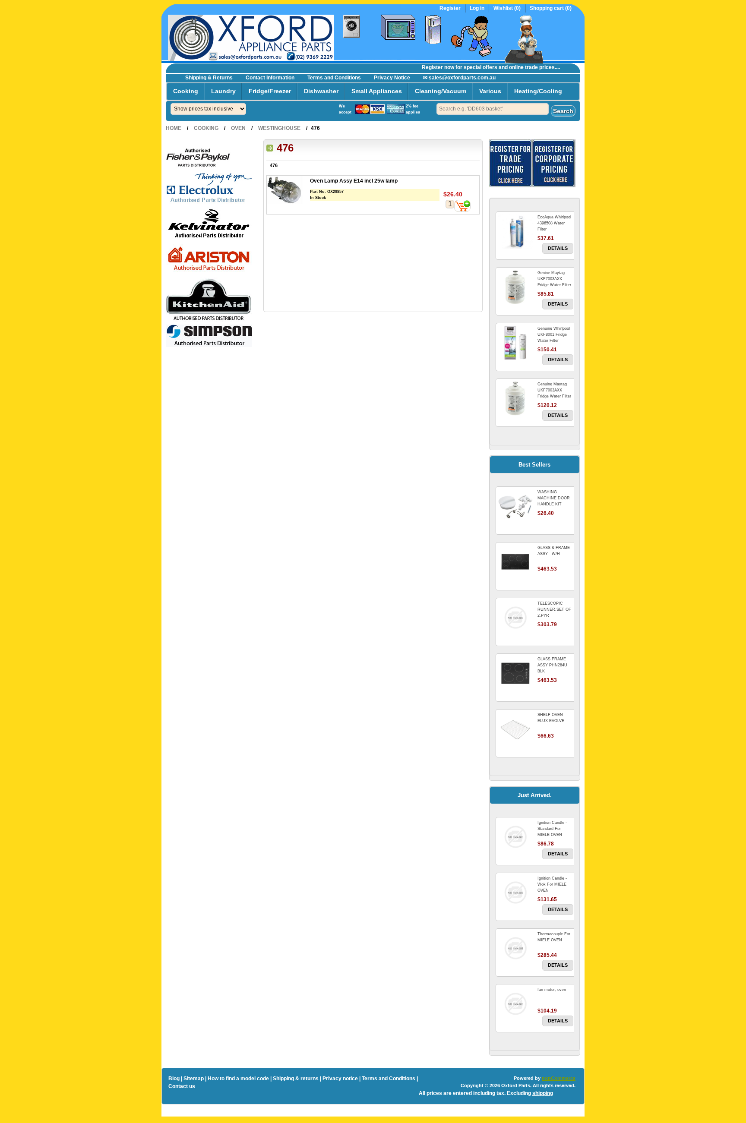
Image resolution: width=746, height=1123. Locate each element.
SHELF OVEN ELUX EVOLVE (550, 718)
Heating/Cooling (538, 91)
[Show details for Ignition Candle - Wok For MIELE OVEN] (515, 892)
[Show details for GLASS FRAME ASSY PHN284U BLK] (515, 673)
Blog (174, 1079)
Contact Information (270, 78)
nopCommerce (558, 1078)
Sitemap (193, 1079)
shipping (542, 1093)
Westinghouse (279, 128)
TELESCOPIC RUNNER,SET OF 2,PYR (554, 609)
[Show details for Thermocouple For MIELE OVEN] (515, 948)
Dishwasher (321, 91)
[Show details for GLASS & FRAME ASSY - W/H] (515, 562)
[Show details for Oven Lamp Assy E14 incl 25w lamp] (288, 191)
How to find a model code (238, 1079)
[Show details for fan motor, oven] (515, 1004)
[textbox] (492, 109)
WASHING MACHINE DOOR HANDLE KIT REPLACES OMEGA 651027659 (555, 504)
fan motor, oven (551, 989)
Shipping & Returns (209, 78)
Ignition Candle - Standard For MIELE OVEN (552, 828)
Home (173, 128)
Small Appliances (376, 91)
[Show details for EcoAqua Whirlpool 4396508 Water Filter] (515, 231)
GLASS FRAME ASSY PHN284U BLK (552, 665)
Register (450, 8)
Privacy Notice (392, 78)
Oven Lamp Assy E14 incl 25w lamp (354, 181)
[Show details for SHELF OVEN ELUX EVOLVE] (515, 729)
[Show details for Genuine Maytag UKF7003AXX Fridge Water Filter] (515, 398)
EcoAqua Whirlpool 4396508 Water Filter (554, 223)
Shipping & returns (296, 1079)
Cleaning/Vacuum (440, 91)
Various (490, 91)
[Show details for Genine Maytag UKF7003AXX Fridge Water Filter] (515, 287)
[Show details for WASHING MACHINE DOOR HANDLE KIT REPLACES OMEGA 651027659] (515, 506)
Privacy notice (340, 1079)
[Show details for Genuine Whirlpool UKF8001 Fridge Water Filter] (515, 342)
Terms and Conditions (334, 78)
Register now (427, 67)
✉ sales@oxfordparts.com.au (459, 78)
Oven (238, 128)
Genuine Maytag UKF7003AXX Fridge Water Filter (554, 390)
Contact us (181, 1086)
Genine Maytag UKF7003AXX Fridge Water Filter (554, 279)
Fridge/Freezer (270, 91)
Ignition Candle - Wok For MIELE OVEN (552, 884)
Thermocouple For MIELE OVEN (553, 937)
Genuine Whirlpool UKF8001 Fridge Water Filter (553, 334)
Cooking (185, 91)
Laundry (223, 91)
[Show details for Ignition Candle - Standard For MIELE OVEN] (515, 837)
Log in (477, 8)
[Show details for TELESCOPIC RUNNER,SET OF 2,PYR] (515, 617)
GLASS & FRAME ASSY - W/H (553, 551)
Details (558, 248)
